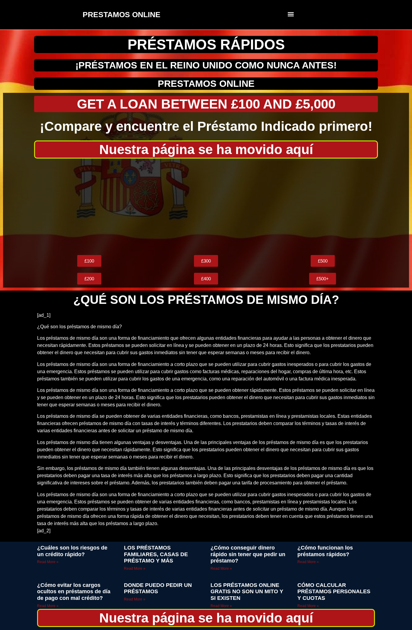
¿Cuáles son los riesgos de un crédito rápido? (72, 551)
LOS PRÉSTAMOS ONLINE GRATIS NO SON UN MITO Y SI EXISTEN (247, 591)
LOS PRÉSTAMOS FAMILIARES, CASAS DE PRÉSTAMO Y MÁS (156, 554)
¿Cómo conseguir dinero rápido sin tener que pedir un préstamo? (248, 554)
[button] (291, 14)
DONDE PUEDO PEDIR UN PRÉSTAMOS (158, 588)
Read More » (48, 562)
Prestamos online (206, 83)
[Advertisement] (206, 207)
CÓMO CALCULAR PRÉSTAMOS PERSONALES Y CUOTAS (333, 591)
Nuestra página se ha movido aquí (206, 149)
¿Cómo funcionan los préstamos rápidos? (325, 551)
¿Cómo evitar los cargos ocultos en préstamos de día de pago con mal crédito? (73, 591)
